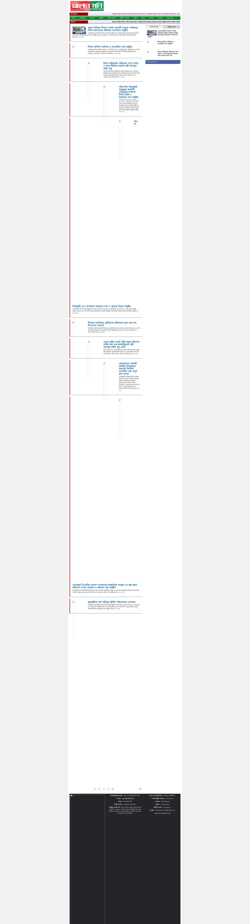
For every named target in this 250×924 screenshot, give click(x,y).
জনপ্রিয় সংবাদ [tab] (172, 27)
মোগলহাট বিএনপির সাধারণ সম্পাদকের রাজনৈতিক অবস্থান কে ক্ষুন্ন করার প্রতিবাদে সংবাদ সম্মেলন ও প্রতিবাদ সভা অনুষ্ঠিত (104, 586)
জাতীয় (73, 18)
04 (108, 789)
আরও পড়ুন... (81, 37)
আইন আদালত (112, 18)
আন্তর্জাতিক (82, 18)
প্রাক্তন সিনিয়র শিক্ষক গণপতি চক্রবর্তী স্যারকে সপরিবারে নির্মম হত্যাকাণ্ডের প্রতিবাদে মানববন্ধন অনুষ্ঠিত (116, 22)
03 (104, 789)
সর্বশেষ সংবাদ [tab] (154, 27)
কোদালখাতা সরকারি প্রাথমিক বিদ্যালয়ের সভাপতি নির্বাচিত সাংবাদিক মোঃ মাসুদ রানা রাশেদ (128, 368)
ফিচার (143, 18)
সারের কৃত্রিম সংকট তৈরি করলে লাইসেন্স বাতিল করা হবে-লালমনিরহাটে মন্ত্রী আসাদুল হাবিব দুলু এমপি (121, 344)
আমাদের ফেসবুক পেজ (152, 62)
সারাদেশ (92, 18)
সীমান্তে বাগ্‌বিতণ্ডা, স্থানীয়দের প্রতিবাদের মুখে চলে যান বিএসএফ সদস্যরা (112, 324)
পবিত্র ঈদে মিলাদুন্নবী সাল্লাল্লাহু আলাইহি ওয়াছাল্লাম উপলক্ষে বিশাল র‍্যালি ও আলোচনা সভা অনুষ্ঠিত (128, 92)
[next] (113, 789)
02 (99, 789)
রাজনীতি (101, 18)
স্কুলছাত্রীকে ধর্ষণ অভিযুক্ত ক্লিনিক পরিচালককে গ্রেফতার (111, 602)
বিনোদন (160, 18)
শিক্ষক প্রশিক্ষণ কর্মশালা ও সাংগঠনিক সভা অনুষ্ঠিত (157, 22)
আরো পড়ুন (170, 18)
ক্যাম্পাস (151, 18)
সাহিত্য (135, 18)
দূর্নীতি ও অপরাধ (124, 18)
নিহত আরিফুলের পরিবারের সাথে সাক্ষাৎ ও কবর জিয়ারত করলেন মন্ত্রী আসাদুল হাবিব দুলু (121, 66)
